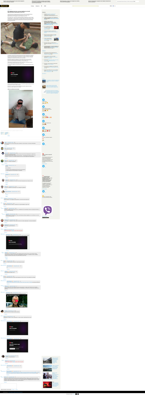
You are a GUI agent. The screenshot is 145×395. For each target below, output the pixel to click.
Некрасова (6, 219)
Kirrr (4, 203)
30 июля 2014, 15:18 (13, 174)
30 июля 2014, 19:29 (12, 165)
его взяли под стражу (55, 43)
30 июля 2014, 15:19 (12, 186)
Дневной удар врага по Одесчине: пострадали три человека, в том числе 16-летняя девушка (70, 1)
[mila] (2, 260)
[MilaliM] (3, 252)
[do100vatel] (2, 173)
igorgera (6, 271)
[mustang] (2, 312)
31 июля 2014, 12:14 (16, 371)
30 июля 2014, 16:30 (9, 276)
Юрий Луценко (46, 59)
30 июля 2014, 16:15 (12, 252)
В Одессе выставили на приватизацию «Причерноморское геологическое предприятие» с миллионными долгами (55, 360)
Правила (13, 389)
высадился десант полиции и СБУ (51, 19)
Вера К (6, 360)
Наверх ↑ (9, 135)
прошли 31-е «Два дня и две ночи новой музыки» (49, 28)
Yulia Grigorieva (8, 191)
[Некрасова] (2, 221)
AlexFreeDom (8, 234)
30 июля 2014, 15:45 (11, 229)
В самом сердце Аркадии (48, 38)
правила (13, 230)
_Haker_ (6, 142)
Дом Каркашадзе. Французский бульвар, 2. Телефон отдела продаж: (126, 1)
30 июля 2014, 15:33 (12, 219)
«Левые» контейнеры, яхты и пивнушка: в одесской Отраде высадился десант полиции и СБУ (55, 367)
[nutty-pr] (3, 164)
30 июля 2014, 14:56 (10, 142)
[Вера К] (3, 360)
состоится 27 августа (50, 64)
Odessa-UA (6, 286)
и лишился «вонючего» (51, 47)
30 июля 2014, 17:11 (16, 292)
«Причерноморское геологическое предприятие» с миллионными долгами (50, 15)
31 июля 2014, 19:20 (12, 360)
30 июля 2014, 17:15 (11, 310)
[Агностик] (3, 154)
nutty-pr (7, 165)
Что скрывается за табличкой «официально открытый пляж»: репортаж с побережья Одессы (52, 81)
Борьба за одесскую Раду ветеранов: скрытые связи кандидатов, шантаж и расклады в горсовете (14, 1)
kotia (4, 316)
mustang (6, 310)
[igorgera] (2, 270)
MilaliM (6, 252)
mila (4, 276)
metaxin (6, 186)
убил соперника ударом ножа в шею (51, 67)
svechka (5, 208)
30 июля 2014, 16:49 (12, 286)
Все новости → (44, 73)
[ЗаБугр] (2, 229)
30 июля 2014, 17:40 (12, 214)
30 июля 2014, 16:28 (12, 271)
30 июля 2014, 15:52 (16, 234)
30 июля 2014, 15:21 (11, 198)
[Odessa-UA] (2, 286)
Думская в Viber (44, 216)
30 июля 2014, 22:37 (16, 338)
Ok (76, 394)
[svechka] (2, 208)
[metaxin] (3, 181)
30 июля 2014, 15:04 (9, 148)
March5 (6, 160)
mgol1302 (7, 214)
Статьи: (43, 78)
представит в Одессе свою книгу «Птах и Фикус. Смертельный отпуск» (51, 60)
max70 (5, 198)
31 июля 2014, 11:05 (16, 365)
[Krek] (2, 149)
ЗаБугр (5, 229)
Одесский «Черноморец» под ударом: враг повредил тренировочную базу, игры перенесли (99, 1)
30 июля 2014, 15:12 (11, 160)
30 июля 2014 (9, 9)
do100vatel (7, 174)
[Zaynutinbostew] (3, 265)
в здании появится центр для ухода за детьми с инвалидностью (51, 71)
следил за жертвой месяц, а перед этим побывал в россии (51, 24)
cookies (74, 394)
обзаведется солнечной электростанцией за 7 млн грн (51, 32)
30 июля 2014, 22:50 (15, 191)
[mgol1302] (3, 214)
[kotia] (2, 315)
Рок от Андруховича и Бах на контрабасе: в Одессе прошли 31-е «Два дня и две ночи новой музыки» (55, 384)
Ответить (5, 150)
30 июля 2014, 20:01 (10, 316)
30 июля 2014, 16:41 (16, 281)
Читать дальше (44, 163)
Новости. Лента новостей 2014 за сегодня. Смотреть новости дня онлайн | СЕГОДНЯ (19, 282)
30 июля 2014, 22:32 (16, 321)
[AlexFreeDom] (3, 292)
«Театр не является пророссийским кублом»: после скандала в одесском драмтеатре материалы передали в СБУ (52, 86)
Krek (5, 148)
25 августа (44, 50)
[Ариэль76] (3, 357)
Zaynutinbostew (9, 281)
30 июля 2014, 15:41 (12, 224)
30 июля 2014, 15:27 (11, 208)
